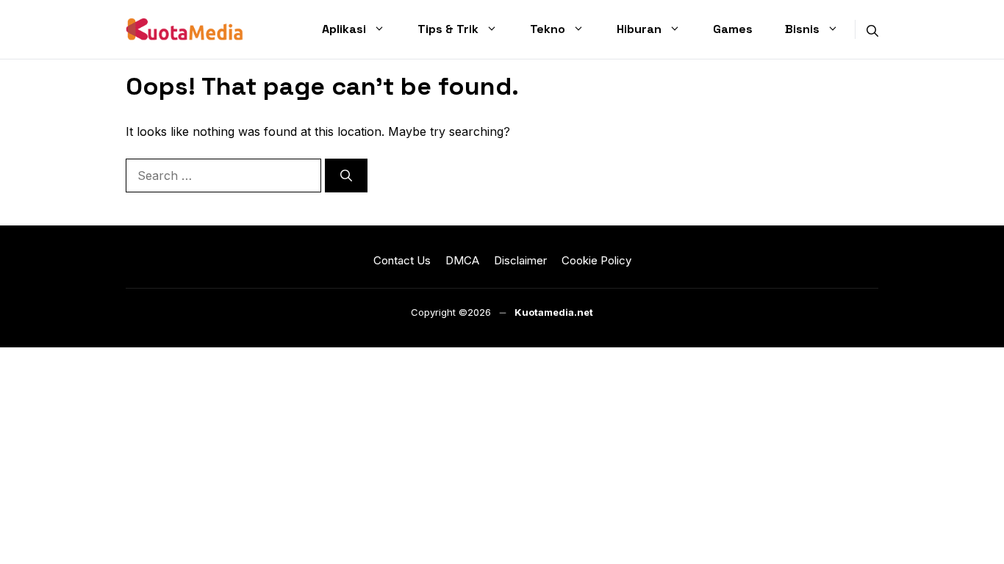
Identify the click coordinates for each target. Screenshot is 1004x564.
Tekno (547, 29)
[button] (872, 29)
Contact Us (402, 260)
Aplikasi (344, 29)
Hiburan (639, 29)
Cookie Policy (596, 260)
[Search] (346, 175)
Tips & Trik (447, 29)
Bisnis (802, 29)
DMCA (462, 260)
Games (733, 29)
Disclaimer (520, 260)
